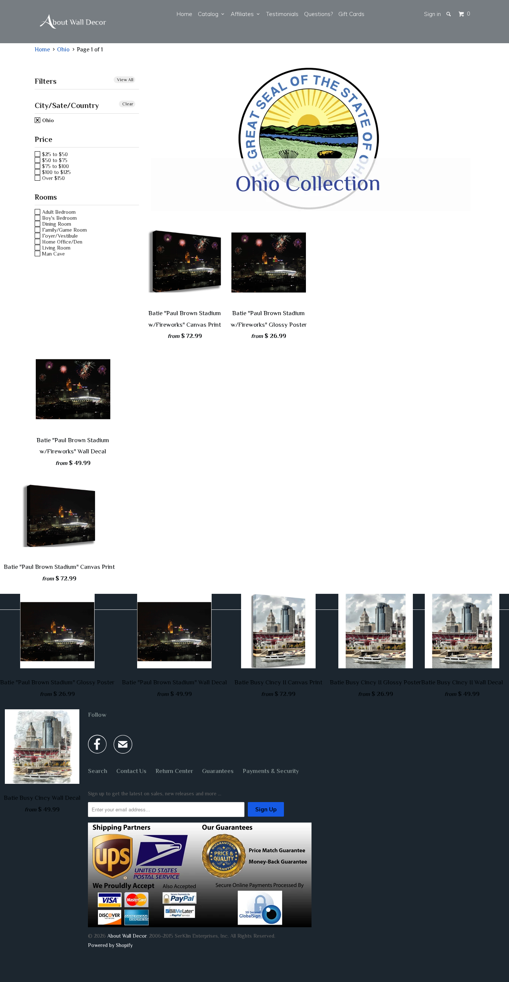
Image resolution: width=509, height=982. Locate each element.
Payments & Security (271, 771)
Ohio (47, 120)
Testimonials (282, 14)
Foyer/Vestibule (59, 236)
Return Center (174, 771)
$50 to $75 (54, 160)
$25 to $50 (54, 154)
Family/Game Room (64, 230)
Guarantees (218, 771)
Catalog (209, 14)
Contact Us (131, 771)
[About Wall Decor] (73, 21)
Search (97, 771)
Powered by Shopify (110, 945)
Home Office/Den (61, 242)
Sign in (432, 14)
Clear (127, 104)
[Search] (449, 13)
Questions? (318, 14)
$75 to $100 (55, 166)
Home (184, 14)
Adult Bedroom (58, 212)
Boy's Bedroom (59, 218)
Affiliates (244, 14)
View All (125, 79)
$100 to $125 (56, 172)
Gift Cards (351, 14)
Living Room (55, 248)
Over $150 (53, 178)
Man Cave (53, 254)
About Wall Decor (126, 936)
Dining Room (56, 224)
